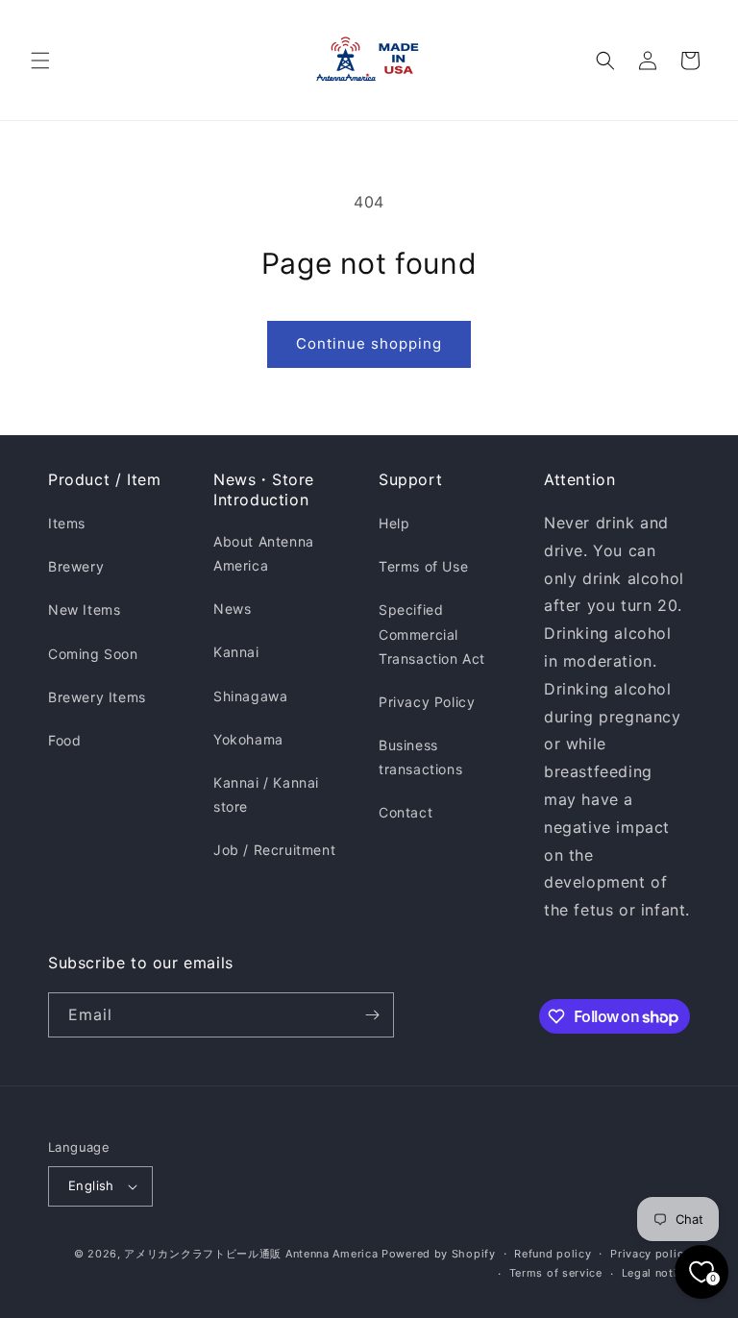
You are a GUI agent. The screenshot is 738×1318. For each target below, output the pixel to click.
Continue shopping (369, 343)
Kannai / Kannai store (266, 794)
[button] (40, 60)
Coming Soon (93, 654)
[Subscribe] (372, 1014)
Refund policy (552, 1253)
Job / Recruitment (274, 850)
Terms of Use (423, 566)
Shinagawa (250, 696)
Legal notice (656, 1273)
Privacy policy (650, 1253)
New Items (84, 609)
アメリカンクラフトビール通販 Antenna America (251, 1253)
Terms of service (556, 1273)
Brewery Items (97, 697)
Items (67, 523)
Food (64, 740)
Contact (405, 812)
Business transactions (420, 757)
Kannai (236, 652)
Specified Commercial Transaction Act (432, 633)
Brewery (76, 566)
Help (394, 523)
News (232, 608)
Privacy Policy (427, 702)
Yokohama (248, 739)
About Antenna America (263, 553)
